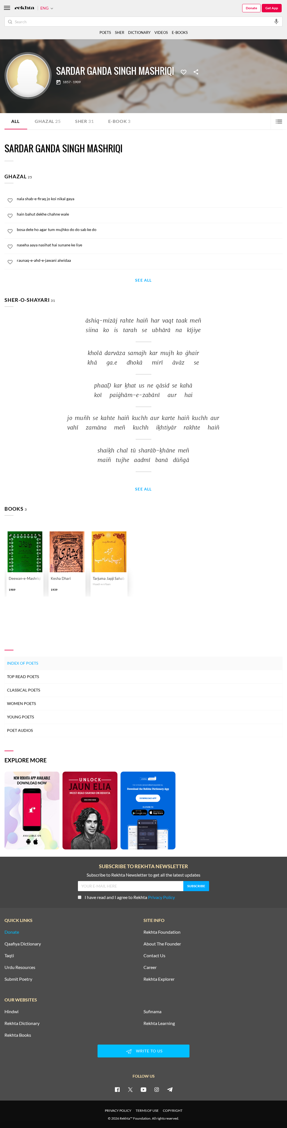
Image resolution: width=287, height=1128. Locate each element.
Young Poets (20, 716)
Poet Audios (20, 730)
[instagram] (156, 1089)
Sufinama (152, 1011)
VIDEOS (161, 32)
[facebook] (117, 1089)
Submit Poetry (18, 979)
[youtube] (143, 1089)
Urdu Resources (19, 967)
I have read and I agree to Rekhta (130, 897)
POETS (105, 32)
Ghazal (48, 121)
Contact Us (154, 955)
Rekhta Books (17, 1035)
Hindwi (11, 1011)
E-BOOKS (180, 32)
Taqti (9, 955)
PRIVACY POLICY (118, 1110)
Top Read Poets (23, 676)
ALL (15, 121)
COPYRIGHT (172, 1110)
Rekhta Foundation (162, 932)
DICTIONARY (139, 32)
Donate (251, 8)
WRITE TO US (149, 1050)
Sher (84, 121)
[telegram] (169, 1089)
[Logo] (24, 8)
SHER (119, 32)
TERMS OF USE (147, 1110)
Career (150, 967)
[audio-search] (276, 21)
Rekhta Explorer (159, 979)
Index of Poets (22, 663)
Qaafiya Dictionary (22, 944)
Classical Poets (23, 690)
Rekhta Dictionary (22, 1023)
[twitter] (130, 1089)
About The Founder (162, 944)
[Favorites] (184, 72)
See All (143, 280)
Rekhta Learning (159, 1023)
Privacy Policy (161, 897)
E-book (119, 121)
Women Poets (21, 703)
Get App (271, 8)
